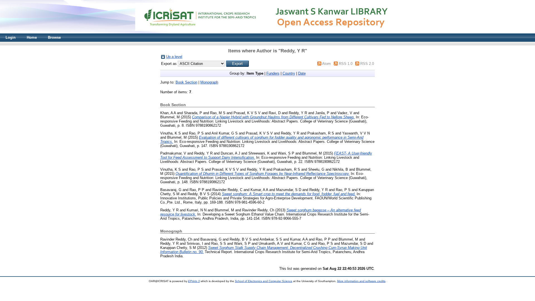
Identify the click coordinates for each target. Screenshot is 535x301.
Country (289, 73)
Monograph (209, 82)
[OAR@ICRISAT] (267, 32)
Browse (54, 37)
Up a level (174, 57)
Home (32, 37)
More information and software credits (361, 281)
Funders (272, 73)
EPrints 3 (194, 281)
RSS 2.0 (367, 64)
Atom (326, 64)
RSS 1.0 (345, 64)
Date (302, 73)
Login (11, 37)
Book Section (186, 82)
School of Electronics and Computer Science (263, 281)
